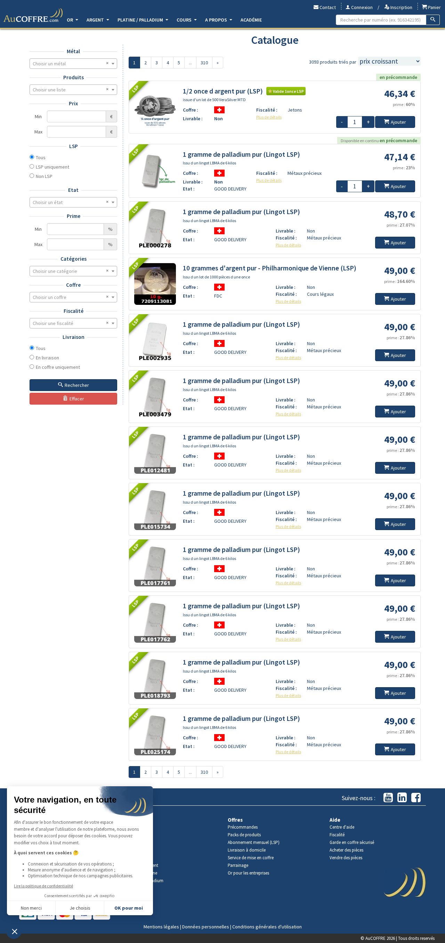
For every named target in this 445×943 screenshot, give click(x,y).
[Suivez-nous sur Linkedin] (402, 798)
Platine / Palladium (141, 20)
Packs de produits (244, 835)
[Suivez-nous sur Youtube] (388, 798)
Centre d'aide (342, 827)
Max (38, 132)
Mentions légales (161, 927)
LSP (73, 146)
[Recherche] (433, 20)
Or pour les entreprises (248, 873)
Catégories (73, 258)
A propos (216, 20)
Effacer (77, 399)
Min (38, 116)
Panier (434, 7)
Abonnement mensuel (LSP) (254, 842)
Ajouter (398, 122)
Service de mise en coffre (251, 858)
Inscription (400, 7)
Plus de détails (269, 117)
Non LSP (44, 176)
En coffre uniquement (58, 367)
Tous (41, 157)
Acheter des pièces (346, 850)
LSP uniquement (52, 167)
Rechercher (77, 385)
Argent (96, 20)
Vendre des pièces (346, 858)
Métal (73, 51)
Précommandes (243, 827)
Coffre (73, 285)
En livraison (47, 358)
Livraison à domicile (247, 850)
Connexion (361, 7)
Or (70, 20)
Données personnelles (205, 927)
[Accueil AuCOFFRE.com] (33, 15)
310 (204, 62)
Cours (185, 20)
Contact (327, 7)
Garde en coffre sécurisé (352, 842)
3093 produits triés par (332, 62)
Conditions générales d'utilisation (267, 927)
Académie (251, 20)
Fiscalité (73, 311)
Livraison (73, 337)
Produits (73, 77)
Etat (73, 190)
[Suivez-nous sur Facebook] (416, 798)
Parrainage (238, 865)
